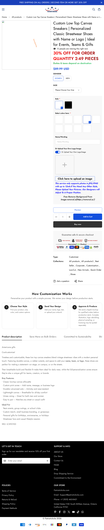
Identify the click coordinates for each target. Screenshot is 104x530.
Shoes (72, 274)
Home (4, 17)
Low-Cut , (73, 269)
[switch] (57, 152)
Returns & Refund (9, 499)
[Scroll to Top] (99, 516)
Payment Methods (9, 508)
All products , (75, 261)
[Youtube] (73, 512)
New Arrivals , (84, 269)
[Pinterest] (55, 512)
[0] (99, 9)
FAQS (56, 464)
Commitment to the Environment (67, 477)
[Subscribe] (47, 461)
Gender (57, 73)
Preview (78, 210)
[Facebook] (59, 512)
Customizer (74, 256)
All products (17, 17)
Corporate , (81, 265)
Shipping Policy (8, 503)
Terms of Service (9, 490)
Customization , (93, 265)
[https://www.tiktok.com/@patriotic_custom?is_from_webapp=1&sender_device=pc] (78, 512)
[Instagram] (64, 512)
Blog (56, 469)
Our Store (58, 456)
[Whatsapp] (82, 512)
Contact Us (58, 460)
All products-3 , (88, 261)
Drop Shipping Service (63, 473)
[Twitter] (69, 512)
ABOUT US (58, 451)
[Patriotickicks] (52, 9)
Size (55, 85)
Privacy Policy (8, 495)
